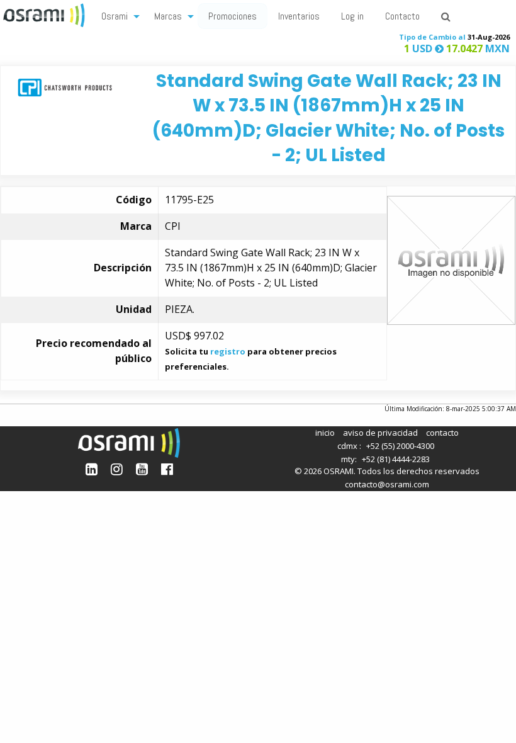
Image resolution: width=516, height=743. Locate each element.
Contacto (402, 16)
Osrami (114, 16)
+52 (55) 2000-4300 (400, 445)
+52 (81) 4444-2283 (396, 459)
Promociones (232, 16)
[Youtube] (142, 468)
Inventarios (299, 16)
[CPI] (65, 87)
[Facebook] (167, 468)
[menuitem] (117, 15)
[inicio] (45, 14)
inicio (325, 432)
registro (227, 351)
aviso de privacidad (380, 432)
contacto (442, 432)
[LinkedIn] (92, 468)
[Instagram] (117, 468)
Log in (352, 16)
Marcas (168, 16)
